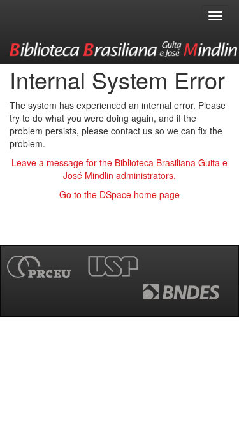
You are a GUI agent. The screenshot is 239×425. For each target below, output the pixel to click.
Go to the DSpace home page (119, 194)
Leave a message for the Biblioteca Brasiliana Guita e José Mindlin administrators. (119, 169)
